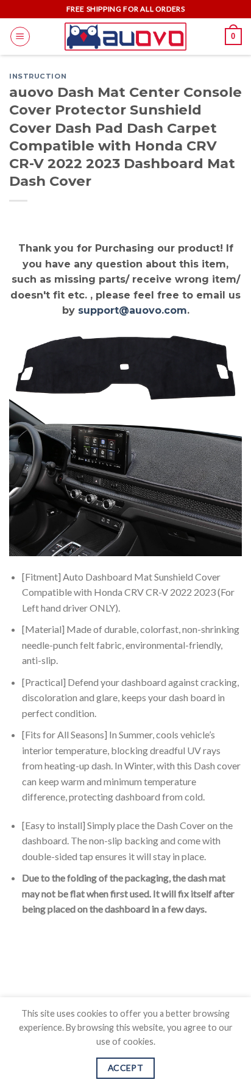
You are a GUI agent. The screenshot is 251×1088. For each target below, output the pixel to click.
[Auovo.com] (125, 37)
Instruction (37, 76)
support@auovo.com (132, 310)
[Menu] (20, 36)
